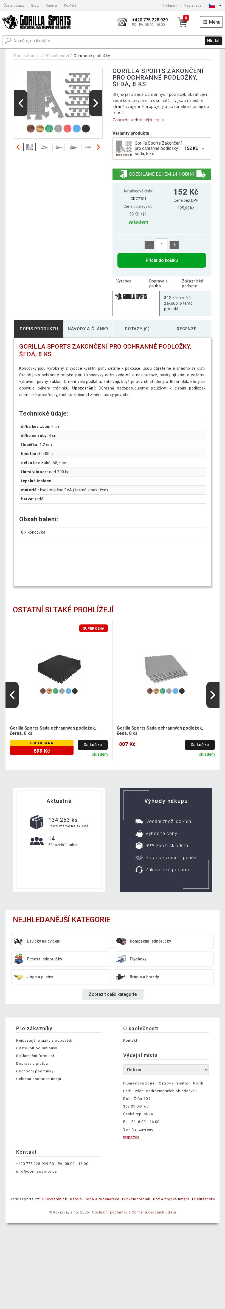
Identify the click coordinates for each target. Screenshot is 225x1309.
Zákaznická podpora (192, 283)
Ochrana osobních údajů (38, 1079)
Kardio (76, 1199)
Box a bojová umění (171, 1199)
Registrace (192, 5)
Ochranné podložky (92, 56)
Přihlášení (170, 5)
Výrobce (123, 281)
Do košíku (93, 744)
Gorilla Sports (27, 56)
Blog (35, 5)
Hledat (213, 40)
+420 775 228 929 (32, 1164)
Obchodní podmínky (35, 1071)
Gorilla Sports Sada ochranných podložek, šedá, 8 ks (160, 730)
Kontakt (70, 5)
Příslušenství (56, 56)
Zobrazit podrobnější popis (138, 120)
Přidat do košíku (162, 260)
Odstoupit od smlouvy (36, 1048)
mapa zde (131, 1137)
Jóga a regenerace (102, 1199)
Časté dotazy (14, 5)
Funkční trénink (136, 1199)
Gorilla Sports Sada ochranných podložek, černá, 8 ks (53, 730)
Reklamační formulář (35, 1056)
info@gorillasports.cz (36, 1171)
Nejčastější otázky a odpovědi (44, 1040)
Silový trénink (54, 1199)
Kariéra (51, 5)
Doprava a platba (158, 283)
